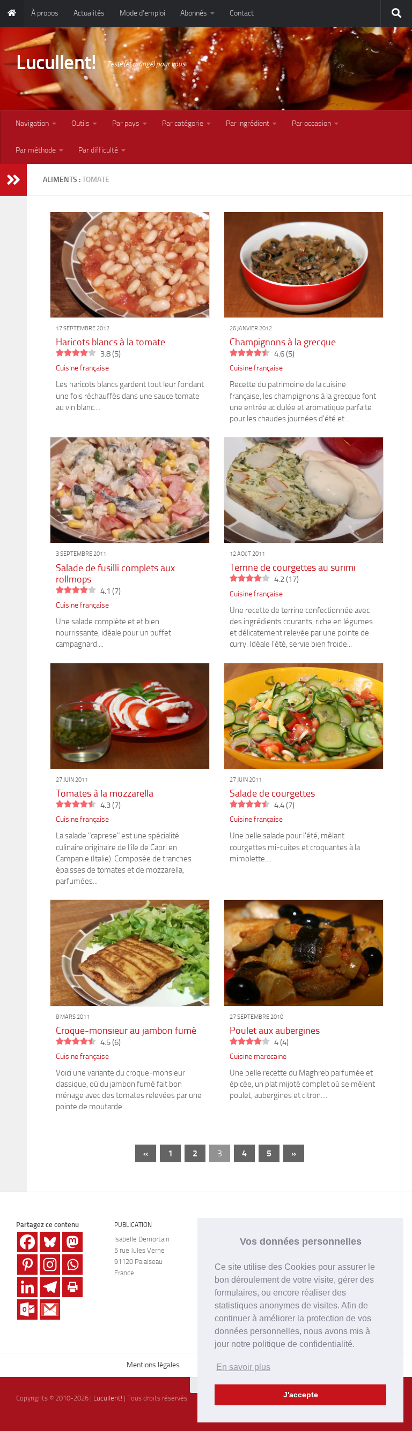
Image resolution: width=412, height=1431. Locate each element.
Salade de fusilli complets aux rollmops (115, 573)
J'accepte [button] (300, 1394)
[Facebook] (27, 1242)
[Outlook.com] (27, 1309)
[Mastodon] (72, 1242)
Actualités (89, 13)
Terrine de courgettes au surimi (293, 567)
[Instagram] (50, 1264)
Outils (80, 123)
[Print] (72, 1287)
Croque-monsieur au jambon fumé (126, 1030)
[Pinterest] (27, 1264)
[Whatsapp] (72, 1264)
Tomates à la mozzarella (104, 793)
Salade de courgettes (272, 793)
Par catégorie (182, 123)
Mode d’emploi (142, 13)
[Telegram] (50, 1287)
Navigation (32, 123)
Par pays (125, 123)
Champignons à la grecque (283, 342)
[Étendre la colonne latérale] (13, 180)
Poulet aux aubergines (275, 1030)
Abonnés (193, 13)
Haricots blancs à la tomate (110, 342)
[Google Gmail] (50, 1309)
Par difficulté (98, 150)
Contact (242, 13)
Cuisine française (82, 368)
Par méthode (36, 150)
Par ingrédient (247, 123)
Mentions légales (153, 1364)
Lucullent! (56, 62)
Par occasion (311, 123)
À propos (44, 13)
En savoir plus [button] (243, 1367)
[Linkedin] (27, 1287)
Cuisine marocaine (258, 1056)
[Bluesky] (50, 1242)
